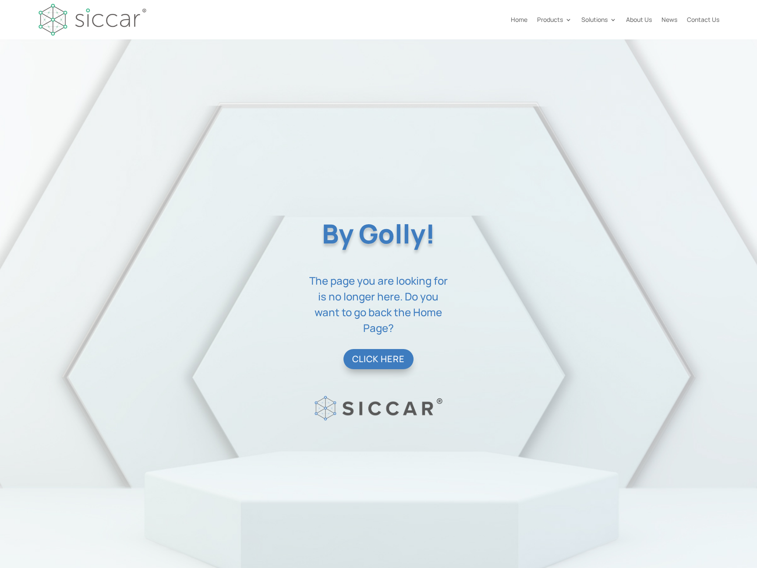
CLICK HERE (378, 359)
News (669, 19)
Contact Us (703, 19)
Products (550, 19)
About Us (639, 19)
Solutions (594, 19)
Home (519, 19)
